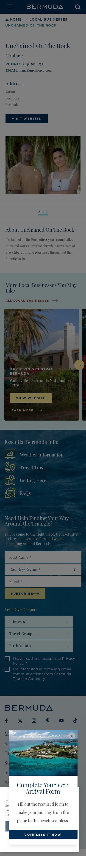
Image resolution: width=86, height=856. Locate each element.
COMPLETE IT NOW (43, 834)
